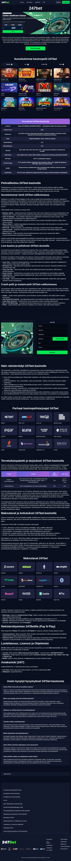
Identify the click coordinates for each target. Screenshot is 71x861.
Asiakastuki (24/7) (8, 828)
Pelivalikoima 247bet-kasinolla (11, 797)
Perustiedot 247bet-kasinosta (11, 793)
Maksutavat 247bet (8, 817)
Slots (60, 64)
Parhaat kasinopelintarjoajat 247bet (13, 807)
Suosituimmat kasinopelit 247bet (12, 790)
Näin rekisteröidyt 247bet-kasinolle (12, 804)
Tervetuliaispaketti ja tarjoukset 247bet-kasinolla (16, 810)
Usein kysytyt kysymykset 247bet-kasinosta (15, 831)
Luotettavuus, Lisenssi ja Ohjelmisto (13, 824)
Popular (8, 64)
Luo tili (5, 800)
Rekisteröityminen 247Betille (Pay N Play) (14, 821)
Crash (43, 64)
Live (26, 64)
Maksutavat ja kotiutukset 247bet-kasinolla (15, 814)
